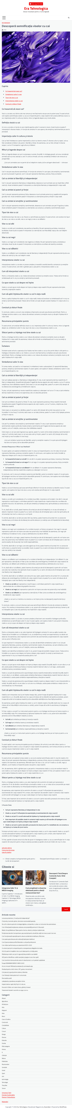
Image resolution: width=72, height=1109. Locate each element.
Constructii (5, 1022)
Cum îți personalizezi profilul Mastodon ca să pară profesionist (19, 942)
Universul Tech (6, 1093)
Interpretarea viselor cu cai (14, 101)
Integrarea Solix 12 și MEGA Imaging (10, 889)
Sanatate (4, 1067)
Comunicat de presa (8, 850)
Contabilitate (5, 1025)
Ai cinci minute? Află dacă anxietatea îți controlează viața (17, 966)
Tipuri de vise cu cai (11, 97)
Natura (4, 1058)
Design (4, 1034)
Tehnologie (5, 1082)
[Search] (68, 17)
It (2, 1052)
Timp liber (4, 1085)
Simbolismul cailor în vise (13, 94)
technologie (5, 1079)
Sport (3, 1073)
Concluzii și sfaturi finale (13, 104)
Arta (3, 1007)
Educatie (4, 1040)
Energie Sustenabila (8, 1095)
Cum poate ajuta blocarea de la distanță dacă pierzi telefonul (18, 939)
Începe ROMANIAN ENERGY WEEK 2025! (13, 963)
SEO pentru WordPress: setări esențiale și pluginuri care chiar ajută (20, 957)
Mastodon (5, 1102)
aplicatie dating (7, 848)
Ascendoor (47, 1107)
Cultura (4, 1028)
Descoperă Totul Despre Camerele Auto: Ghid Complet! (58, 875)
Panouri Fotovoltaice (8, 1097)
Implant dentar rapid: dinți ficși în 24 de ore (13, 984)
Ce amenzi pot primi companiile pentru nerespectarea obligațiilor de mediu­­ (22, 948)
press (4, 30)
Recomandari (6, 23)
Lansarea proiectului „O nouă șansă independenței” (16, 918)
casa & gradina (6, 852)
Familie (4, 1043)
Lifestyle (4, 1055)
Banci (3, 1016)
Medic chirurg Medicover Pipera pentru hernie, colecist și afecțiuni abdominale (23, 930)
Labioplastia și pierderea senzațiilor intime (13, 981)
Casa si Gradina (6, 1019)
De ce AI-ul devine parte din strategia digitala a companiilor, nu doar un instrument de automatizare (29, 924)
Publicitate (5, 1061)
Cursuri (4, 1031)
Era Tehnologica (36, 8)
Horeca (4, 1049)
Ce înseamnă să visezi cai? (13, 91)
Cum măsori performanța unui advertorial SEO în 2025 (17, 945)
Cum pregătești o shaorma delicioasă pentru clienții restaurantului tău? (36, 890)
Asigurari (4, 1010)
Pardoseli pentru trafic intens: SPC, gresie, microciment (17, 969)
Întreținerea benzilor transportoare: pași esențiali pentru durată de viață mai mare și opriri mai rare (29, 933)
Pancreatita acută (7, 978)
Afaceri (4, 998)
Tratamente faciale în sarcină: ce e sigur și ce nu (15, 990)
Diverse (4, 1037)
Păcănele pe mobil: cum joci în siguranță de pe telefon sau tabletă (19, 954)
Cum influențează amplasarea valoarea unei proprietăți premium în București (23, 927)
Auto (3, 1013)
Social (3, 1070)
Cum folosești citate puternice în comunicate (14, 975)
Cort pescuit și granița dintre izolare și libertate (14, 972)
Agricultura (5, 1001)
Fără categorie (6, 1046)
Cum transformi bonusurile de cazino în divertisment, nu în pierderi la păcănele (23, 960)
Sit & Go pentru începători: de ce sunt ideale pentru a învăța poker (20, 951)
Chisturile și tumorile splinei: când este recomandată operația (18, 921)
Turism (4, 1088)
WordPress (63, 1107)
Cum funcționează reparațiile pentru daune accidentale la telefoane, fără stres (23, 936)
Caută (66, 909)
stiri (3, 1076)
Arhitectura (5, 1004)
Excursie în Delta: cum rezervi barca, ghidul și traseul (16, 987)
